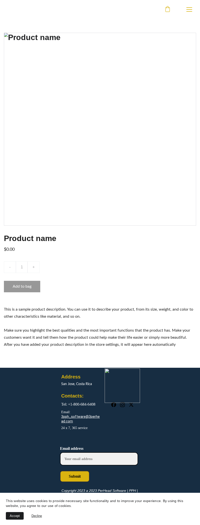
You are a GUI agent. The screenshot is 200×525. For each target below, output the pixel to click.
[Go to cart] (167, 9)
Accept (15, 516)
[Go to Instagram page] (122, 404)
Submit (75, 476)
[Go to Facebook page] (113, 404)
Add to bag (22, 286)
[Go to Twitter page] (131, 404)
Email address (71, 448)
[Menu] (189, 9)
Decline (36, 516)
